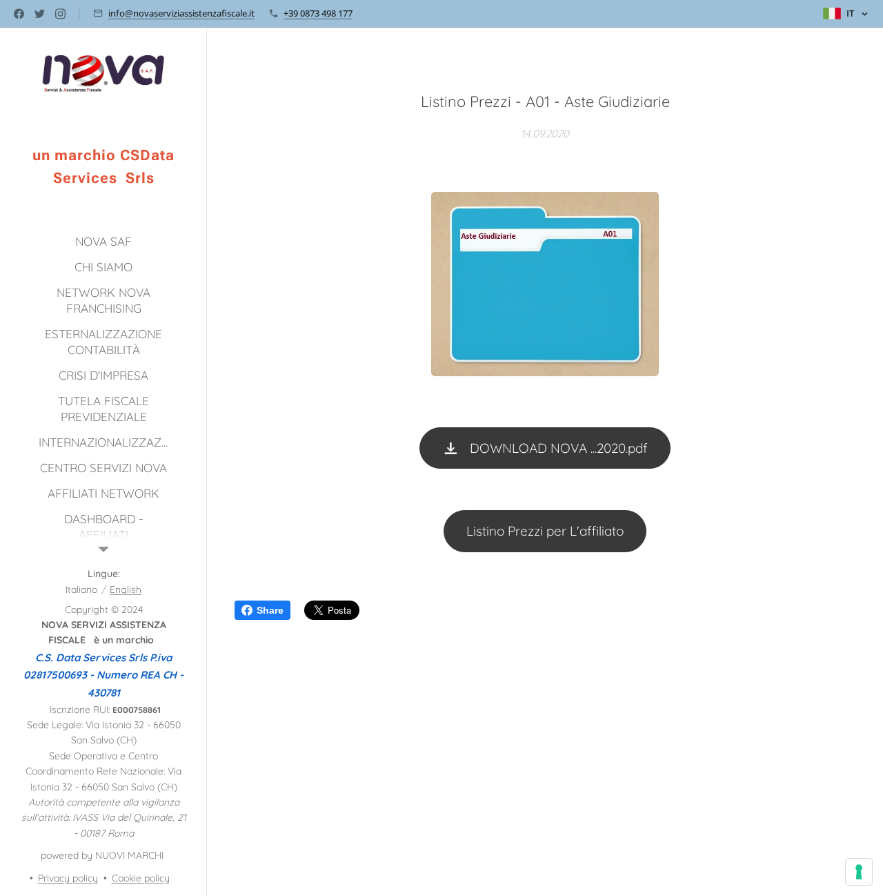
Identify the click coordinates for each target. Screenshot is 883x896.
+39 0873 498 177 (318, 13)
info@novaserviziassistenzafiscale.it (181, 13)
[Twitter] (39, 14)
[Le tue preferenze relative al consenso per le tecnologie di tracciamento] (859, 872)
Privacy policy (68, 878)
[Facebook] (19, 14)
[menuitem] (103, 241)
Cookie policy (141, 878)
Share (270, 610)
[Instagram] (60, 14)
